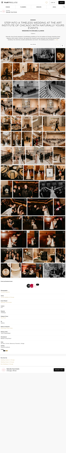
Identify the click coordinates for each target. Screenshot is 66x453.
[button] (46, 2)
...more (56, 39)
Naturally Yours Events (11, 12)
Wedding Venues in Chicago (7, 362)
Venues (8, 7)
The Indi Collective (5, 292)
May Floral (3, 317)
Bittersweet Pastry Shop (7, 328)
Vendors (38, 7)
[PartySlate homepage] (11, 2)
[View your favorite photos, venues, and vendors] (46, 3)
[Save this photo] (21, 49)
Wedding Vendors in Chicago (8, 360)
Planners (23, 7)
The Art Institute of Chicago (7, 297)
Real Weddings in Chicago (7, 364)
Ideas (54, 7)
